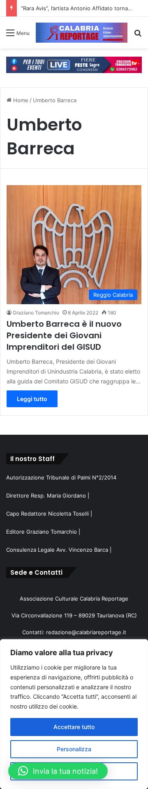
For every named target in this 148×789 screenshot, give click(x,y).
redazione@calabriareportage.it (86, 632)
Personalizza (74, 748)
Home (20, 100)
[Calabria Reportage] (81, 33)
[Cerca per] (138, 35)
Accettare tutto (74, 726)
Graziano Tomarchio (36, 313)
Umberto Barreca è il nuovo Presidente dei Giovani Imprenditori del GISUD (64, 335)
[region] (74, 714)
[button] (58, 771)
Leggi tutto (32, 398)
